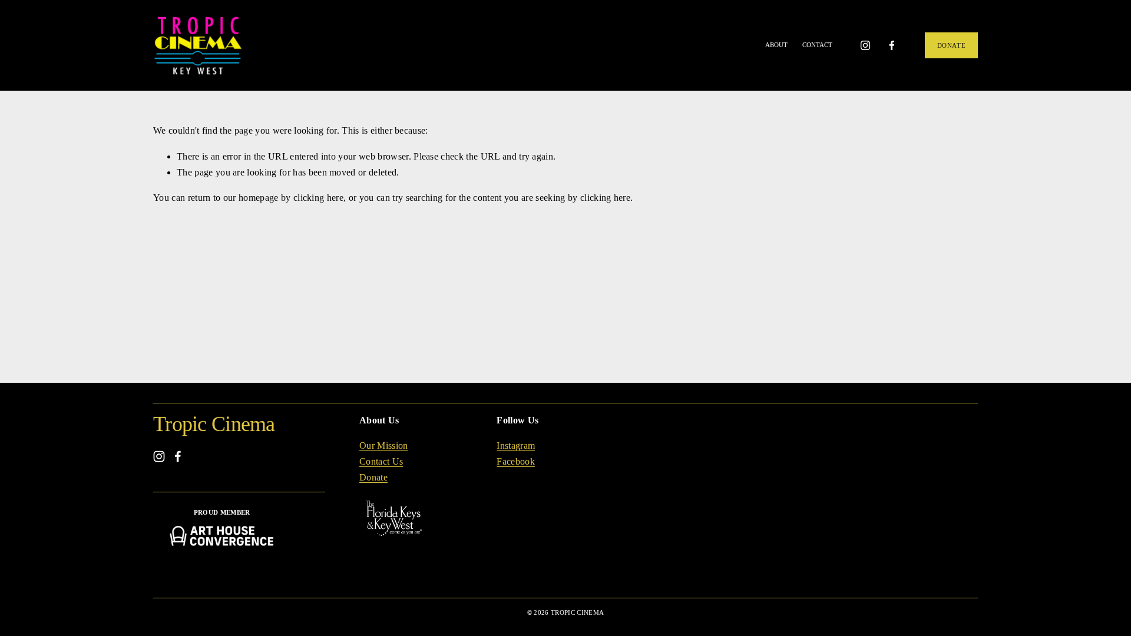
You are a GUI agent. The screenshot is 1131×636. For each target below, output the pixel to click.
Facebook (516, 461)
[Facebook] (892, 45)
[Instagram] (865, 45)
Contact (817, 44)
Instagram (516, 445)
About (776, 44)
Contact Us (381, 461)
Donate (373, 477)
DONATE (951, 45)
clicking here (318, 198)
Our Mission (383, 445)
